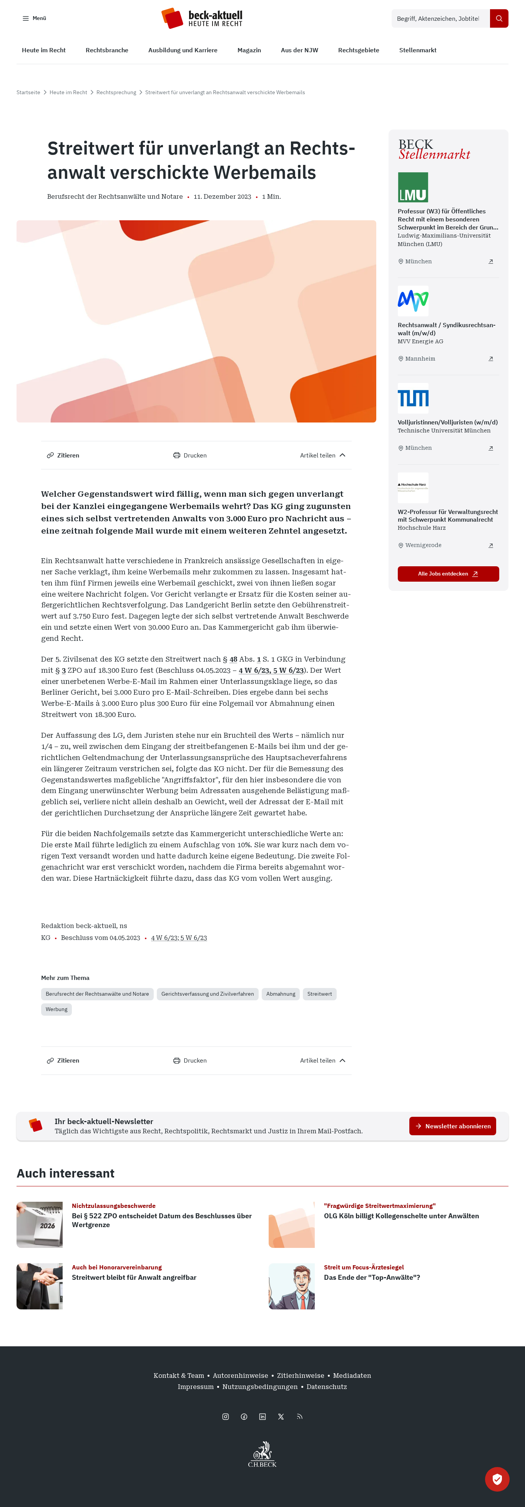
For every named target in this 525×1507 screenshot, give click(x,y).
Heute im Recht (68, 92)
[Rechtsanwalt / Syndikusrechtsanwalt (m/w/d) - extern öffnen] (490, 358)
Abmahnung (280, 993)
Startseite (28, 92)
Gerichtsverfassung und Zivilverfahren (207, 993)
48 (233, 659)
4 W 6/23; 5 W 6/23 (179, 937)
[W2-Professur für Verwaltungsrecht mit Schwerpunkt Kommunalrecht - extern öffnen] (490, 545)
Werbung (56, 1009)
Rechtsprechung (116, 92)
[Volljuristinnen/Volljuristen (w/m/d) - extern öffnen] (490, 448)
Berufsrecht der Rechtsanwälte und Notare (97, 993)
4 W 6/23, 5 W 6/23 (271, 670)
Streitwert (319, 993)
